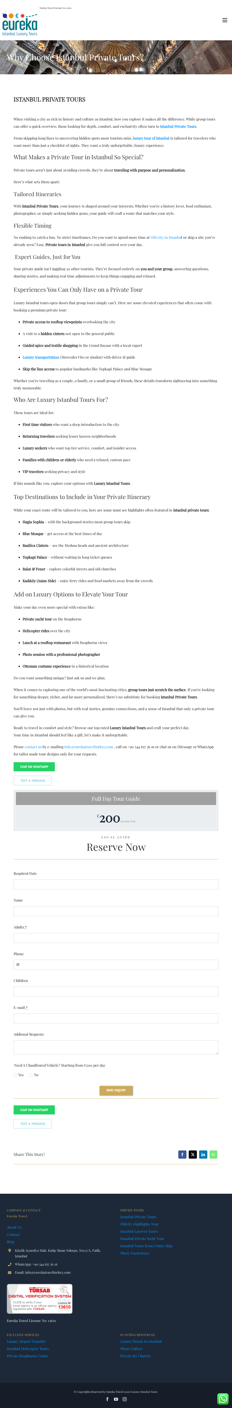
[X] (193, 1154)
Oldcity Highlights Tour (139, 1224)
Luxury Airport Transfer (26, 1341)
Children (21, 980)
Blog (10, 1241)
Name (18, 900)
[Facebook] (182, 1154)
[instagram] (125, 1399)
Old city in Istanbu (166, 237)
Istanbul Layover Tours (139, 1231)
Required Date (25, 873)
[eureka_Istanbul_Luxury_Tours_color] (20, 14)
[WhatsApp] (213, 1154)
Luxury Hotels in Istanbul (141, 1341)
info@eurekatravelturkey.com (88, 746)
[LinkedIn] (203, 1154)
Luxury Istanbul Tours (144, 1392)
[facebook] (107, 1399)
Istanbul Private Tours (138, 1216)
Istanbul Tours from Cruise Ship (146, 1245)
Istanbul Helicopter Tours (28, 1348)
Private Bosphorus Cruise (27, 1355)
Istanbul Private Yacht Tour (142, 1238)
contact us (33, 746)
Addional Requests (29, 1034)
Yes (21, 1074)
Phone (19, 953)
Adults (20, 927)
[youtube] (116, 1399)
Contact (13, 1234)
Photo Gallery (131, 1348)
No (36, 1074)
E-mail (21, 1007)
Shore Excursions (134, 1253)
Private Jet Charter (135, 1355)
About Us (14, 1227)
